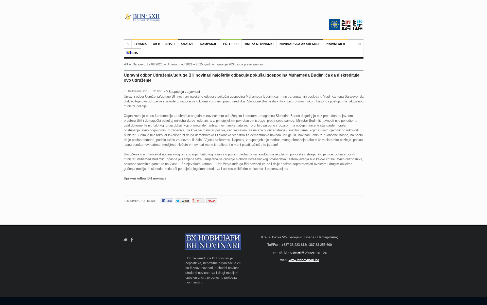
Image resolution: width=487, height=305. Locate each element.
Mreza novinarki (259, 44)
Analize (187, 44)
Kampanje (208, 44)
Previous (125, 64)
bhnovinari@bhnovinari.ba (305, 252)
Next (129, 64)
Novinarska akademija (300, 44)
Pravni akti (335, 44)
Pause (127, 64)
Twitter (125, 240)
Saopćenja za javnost (184, 92)
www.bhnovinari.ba (304, 260)
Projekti (230, 44)
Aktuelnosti (164, 44)
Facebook (132, 240)
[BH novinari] (142, 17)
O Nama (140, 44)
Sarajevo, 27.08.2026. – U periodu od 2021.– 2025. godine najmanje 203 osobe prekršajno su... (199, 64)
